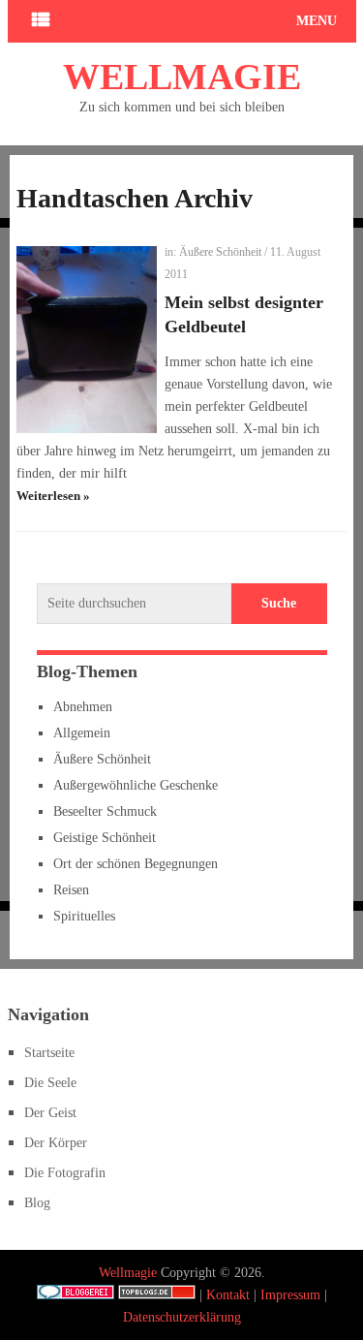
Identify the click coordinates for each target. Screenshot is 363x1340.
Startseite (49, 1052)
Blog (37, 1203)
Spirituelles (84, 916)
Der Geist (50, 1113)
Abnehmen (82, 707)
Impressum (290, 1295)
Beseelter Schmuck (105, 811)
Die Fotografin (65, 1173)
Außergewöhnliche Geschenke (135, 785)
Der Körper (55, 1143)
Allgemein (81, 733)
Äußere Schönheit (220, 252)
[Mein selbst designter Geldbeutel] (86, 339)
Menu (316, 21)
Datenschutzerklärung (182, 1317)
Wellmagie (182, 76)
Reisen (71, 890)
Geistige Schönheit (104, 837)
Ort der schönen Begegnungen (135, 864)
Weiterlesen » (53, 495)
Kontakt (228, 1295)
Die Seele (50, 1082)
